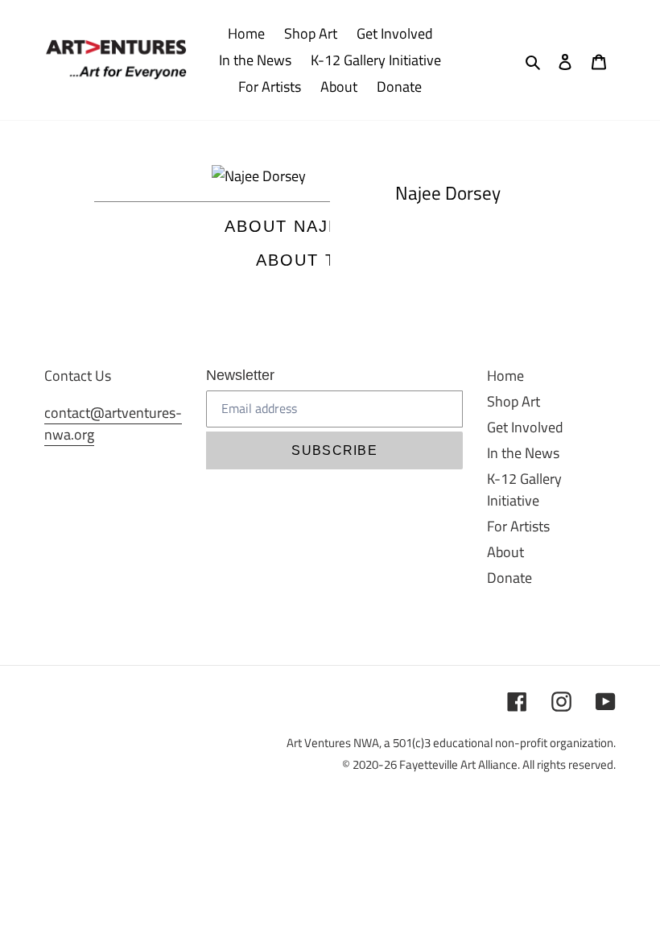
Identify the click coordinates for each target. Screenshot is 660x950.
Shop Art (513, 401)
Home (505, 375)
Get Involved (525, 427)
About (505, 552)
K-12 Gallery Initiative (524, 489)
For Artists (518, 526)
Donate (509, 578)
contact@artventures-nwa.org (113, 423)
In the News (523, 453)
